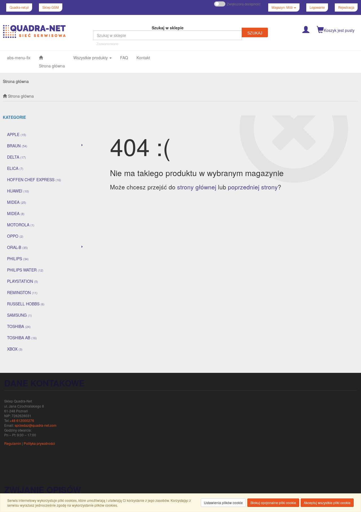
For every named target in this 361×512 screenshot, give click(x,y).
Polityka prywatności (39, 443)
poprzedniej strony (253, 187)
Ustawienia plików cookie (223, 502)
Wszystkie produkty (91, 57)
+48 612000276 (22, 420)
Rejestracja (346, 7)
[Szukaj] (255, 32)
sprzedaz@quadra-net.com (35, 425)
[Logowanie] (306, 29)
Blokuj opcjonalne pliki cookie (273, 502)
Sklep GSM (50, 7)
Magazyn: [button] (282, 7)
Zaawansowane (107, 43)
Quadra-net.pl (19, 7)
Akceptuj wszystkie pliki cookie (327, 502)
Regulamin (12, 443)
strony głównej (196, 187)
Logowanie (317, 7)
